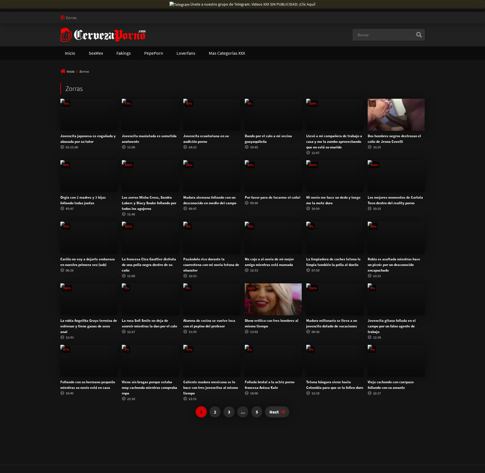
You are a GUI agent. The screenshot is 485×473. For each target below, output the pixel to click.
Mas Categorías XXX (227, 53)
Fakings (123, 53)
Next (274, 412)
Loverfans (186, 53)
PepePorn (153, 53)
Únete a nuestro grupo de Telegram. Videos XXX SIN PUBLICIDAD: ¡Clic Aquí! (252, 4)
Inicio (70, 53)
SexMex (96, 53)
